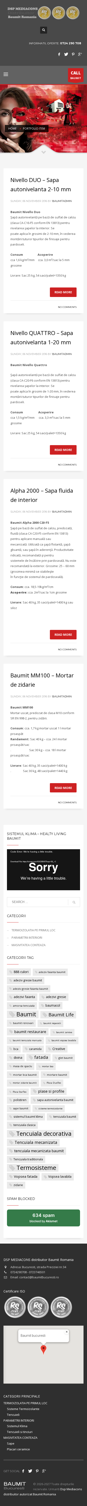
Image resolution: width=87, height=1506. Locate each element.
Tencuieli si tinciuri (19, 1432)
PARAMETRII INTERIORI (27, 937)
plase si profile (51, 1091)
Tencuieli (13, 1415)
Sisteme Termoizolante (23, 1409)
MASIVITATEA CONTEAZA (28, 945)
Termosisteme (36, 1168)
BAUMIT (75, 75)
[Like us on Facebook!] (23, 1471)
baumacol (52, 1005)
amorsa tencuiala (24, 1005)
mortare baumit (57, 1074)
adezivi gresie (56, 997)
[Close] (66, 1331)
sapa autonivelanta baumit (55, 1100)
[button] (43, 1350)
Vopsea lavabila (59, 1176)
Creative (58, 1049)
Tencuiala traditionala (28, 1159)
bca (15, 1049)
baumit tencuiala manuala (27, 1040)
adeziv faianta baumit (52, 972)
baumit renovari (23, 1023)
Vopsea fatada (25, 1176)
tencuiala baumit (64, 1117)
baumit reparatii (52, 1023)
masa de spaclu (22, 1066)
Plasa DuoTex (54, 1082)
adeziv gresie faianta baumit (30, 988)
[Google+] (80, 54)
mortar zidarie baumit (25, 1082)
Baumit (26, 1014)
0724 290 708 (70, 43)
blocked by (48, 1219)
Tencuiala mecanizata (36, 1142)
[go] (74, 902)
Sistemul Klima (17, 1426)
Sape (10, 1443)
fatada (41, 1057)
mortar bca (47, 1066)
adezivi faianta (24, 997)
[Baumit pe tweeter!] (30, 1471)
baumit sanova (64, 1032)
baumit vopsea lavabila (64, 1040)
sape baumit (20, 1108)
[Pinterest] (73, 54)
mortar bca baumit (25, 1074)
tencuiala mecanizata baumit (39, 1150)
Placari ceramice (18, 1449)
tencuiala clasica (24, 1125)
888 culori (21, 972)
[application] (43, 869)
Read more (63, 292)
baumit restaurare (30, 1031)
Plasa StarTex (19, 1091)
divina (18, 1057)
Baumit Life (61, 1014)
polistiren (19, 1100)
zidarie (18, 1185)
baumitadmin (62, 201)
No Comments (67, 307)
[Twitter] (66, 54)
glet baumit (65, 1057)
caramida (35, 1049)
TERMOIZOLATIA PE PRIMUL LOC (33, 930)
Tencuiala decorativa (43, 1133)
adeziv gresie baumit (27, 980)
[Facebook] (59, 54)
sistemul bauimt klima (28, 1117)
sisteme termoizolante (50, 1108)
